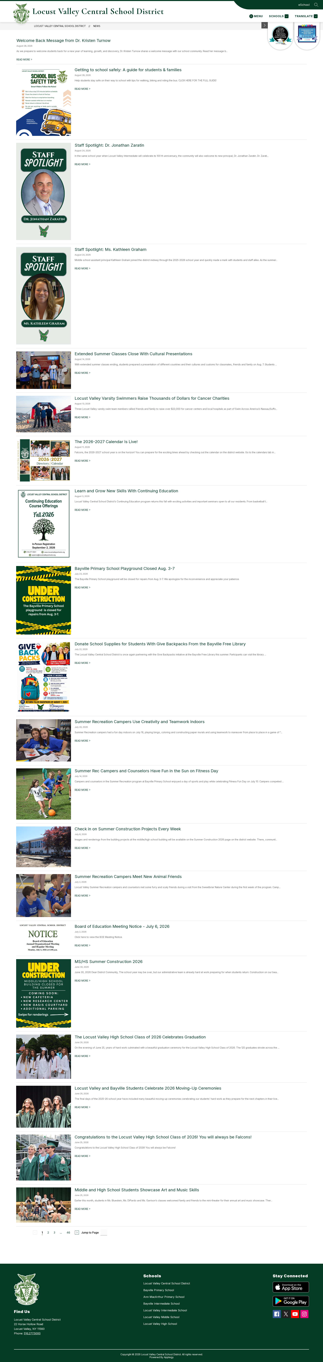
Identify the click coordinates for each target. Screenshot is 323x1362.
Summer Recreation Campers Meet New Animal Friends (128, 876)
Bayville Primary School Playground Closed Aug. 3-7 (125, 568)
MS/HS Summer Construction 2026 (108, 961)
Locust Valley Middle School (161, 1317)
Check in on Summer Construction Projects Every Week (128, 828)
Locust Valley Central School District (60, 26)
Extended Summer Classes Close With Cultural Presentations (133, 353)
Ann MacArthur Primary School (163, 1297)
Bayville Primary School (158, 1290)
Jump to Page (90, 1232)
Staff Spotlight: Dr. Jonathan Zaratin (109, 145)
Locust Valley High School (160, 1323)
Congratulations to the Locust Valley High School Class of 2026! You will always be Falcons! (163, 1137)
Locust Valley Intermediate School (165, 1310)
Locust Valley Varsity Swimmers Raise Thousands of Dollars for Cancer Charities (152, 398)
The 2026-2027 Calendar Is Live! (106, 441)
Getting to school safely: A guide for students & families (128, 69)
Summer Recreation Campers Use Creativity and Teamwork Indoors (140, 721)
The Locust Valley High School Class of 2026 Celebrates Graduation (140, 1037)
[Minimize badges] (264, 25)
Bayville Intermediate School (161, 1303)
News (96, 26)
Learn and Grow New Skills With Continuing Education (126, 490)
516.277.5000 (32, 1333)
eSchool (304, 4)
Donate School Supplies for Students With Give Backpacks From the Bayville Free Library (160, 643)
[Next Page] (77, 1233)
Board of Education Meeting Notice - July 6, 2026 (122, 926)
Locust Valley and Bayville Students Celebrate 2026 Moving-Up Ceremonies (148, 1088)
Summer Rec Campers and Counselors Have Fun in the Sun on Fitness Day (146, 770)
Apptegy (169, 1357)
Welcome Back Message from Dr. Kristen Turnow (63, 40)
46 (68, 1232)
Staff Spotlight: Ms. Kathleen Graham (111, 249)
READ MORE (24, 59)
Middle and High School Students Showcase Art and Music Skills (137, 1189)
